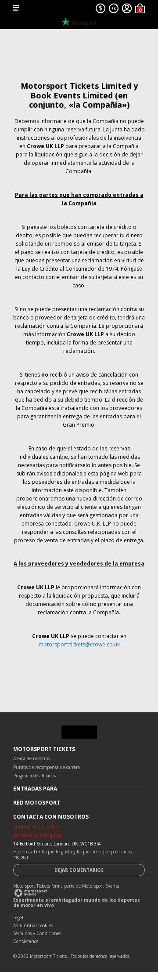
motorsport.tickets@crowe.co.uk (79, 644)
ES (113, 8)
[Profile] (127, 8)
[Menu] (16, 8)
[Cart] (140, 8)
